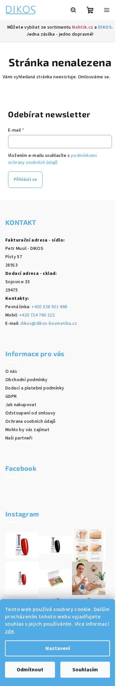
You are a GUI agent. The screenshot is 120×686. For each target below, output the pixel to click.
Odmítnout (30, 669)
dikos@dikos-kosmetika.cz (48, 323)
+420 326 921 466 (49, 307)
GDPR (11, 396)
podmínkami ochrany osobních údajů (52, 159)
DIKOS (105, 27)
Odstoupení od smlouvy (30, 413)
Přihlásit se (25, 179)
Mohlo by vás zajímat (27, 429)
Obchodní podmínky (26, 379)
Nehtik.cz (82, 27)
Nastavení (57, 648)
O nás (11, 371)
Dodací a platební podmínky (34, 388)
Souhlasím (85, 669)
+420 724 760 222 (37, 315)
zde (9, 631)
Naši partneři (18, 438)
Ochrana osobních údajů (30, 421)
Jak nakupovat (20, 404)
